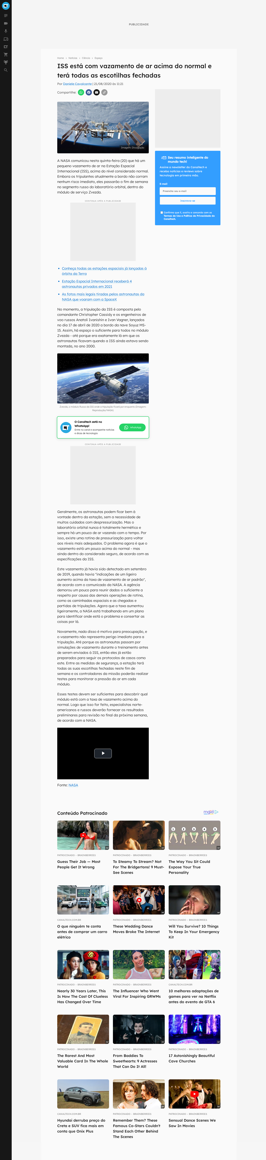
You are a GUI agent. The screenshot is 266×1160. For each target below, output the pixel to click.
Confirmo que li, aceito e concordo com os (189, 216)
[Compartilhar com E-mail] (96, 92)
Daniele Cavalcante (77, 84)
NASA (73, 785)
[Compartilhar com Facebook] (89, 92)
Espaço (98, 57)
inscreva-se (187, 200)
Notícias (73, 57)
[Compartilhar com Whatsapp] (81, 92)
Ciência (86, 57)
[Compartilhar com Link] (104, 92)
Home (60, 57)
